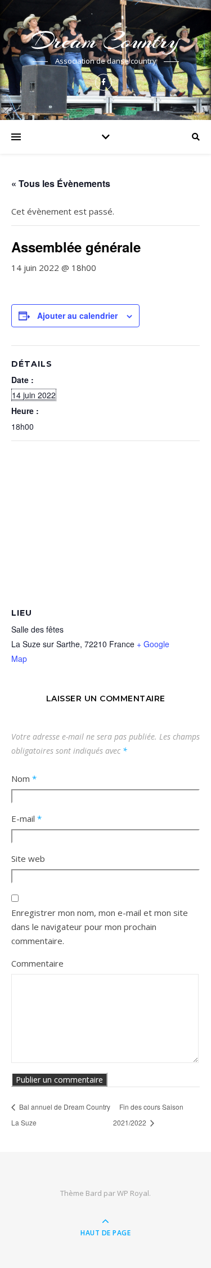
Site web (28, 858)
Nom (24, 778)
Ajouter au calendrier (77, 315)
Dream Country (105, 41)
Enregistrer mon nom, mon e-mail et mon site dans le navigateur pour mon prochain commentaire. (99, 926)
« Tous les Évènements (60, 183)
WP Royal (133, 1193)
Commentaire (37, 963)
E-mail (26, 818)
